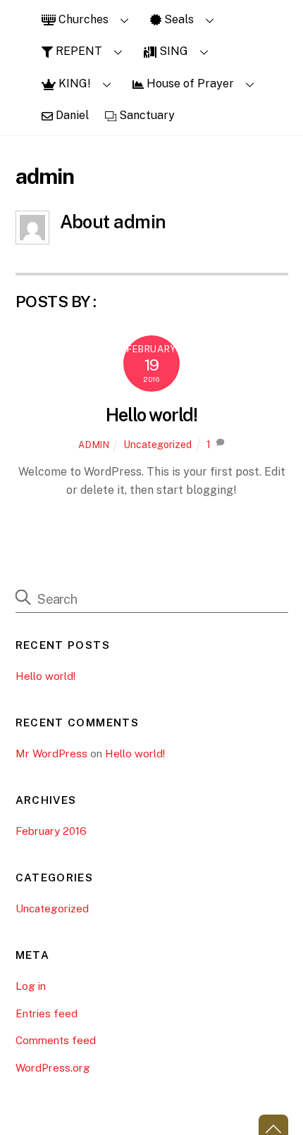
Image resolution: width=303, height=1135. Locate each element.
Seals (177, 19)
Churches (82, 19)
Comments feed (56, 1040)
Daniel (71, 115)
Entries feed (47, 1013)
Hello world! (152, 415)
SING (172, 51)
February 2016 (51, 831)
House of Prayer (189, 83)
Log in (31, 986)
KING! (73, 83)
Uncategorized (157, 444)
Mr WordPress (51, 753)
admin (93, 445)
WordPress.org (53, 1068)
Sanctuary (145, 115)
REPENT (77, 51)
